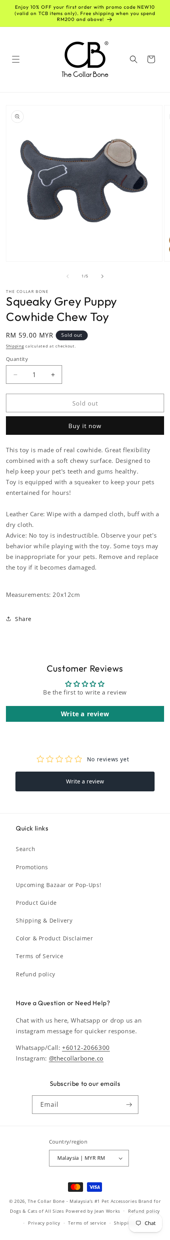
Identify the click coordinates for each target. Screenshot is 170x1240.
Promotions (32, 867)
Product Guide (36, 902)
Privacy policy (44, 1223)
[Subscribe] (129, 1104)
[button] (16, 59)
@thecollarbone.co (76, 1058)
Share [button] (23, 619)
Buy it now (85, 426)
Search (26, 849)
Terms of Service (40, 956)
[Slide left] (67, 276)
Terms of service (87, 1223)
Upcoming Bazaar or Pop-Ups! (58, 885)
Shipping (15, 346)
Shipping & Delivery (44, 920)
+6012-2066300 (86, 1047)
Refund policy (35, 974)
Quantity (17, 358)
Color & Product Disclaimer (54, 938)
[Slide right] (102, 276)
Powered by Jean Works (93, 1211)
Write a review (85, 714)
